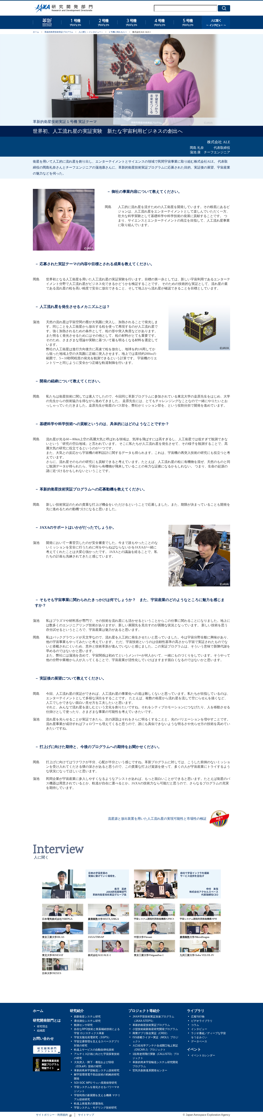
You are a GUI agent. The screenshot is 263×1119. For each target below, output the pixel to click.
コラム (195, 1025)
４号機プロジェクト (159, 22)
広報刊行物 (197, 1016)
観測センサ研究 (83, 1025)
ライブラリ (195, 1011)
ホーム (36, 32)
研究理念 (42, 1026)
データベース (199, 1041)
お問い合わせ (43, 1038)
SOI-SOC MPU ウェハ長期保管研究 (95, 1082)
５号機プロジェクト (188, 22)
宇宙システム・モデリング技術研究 (95, 1107)
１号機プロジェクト (75, 22)
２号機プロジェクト (103, 22)
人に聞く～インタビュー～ (90, 32)
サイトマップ (86, 1114)
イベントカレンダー (203, 1055)
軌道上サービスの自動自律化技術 (94, 1049)
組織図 (41, 1030)
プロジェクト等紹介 (144, 1011)
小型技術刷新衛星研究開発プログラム (155, 1029)
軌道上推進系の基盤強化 (88, 1103)
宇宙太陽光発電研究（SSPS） (92, 1037)
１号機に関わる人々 (117, 32)
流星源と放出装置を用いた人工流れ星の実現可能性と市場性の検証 (157, 818)
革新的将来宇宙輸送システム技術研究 (96, 1070)
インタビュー (199, 1029)
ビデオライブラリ (201, 1021)
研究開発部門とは (47, 1020)
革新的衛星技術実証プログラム (47, 22)
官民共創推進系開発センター (150, 1070)
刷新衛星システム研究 (87, 1016)
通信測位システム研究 (87, 1021)
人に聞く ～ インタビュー (216, 22)
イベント (194, 1049)
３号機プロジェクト (131, 22)
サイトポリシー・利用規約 (52, 1114)
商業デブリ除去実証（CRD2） (151, 1033)
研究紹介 (77, 1011)
